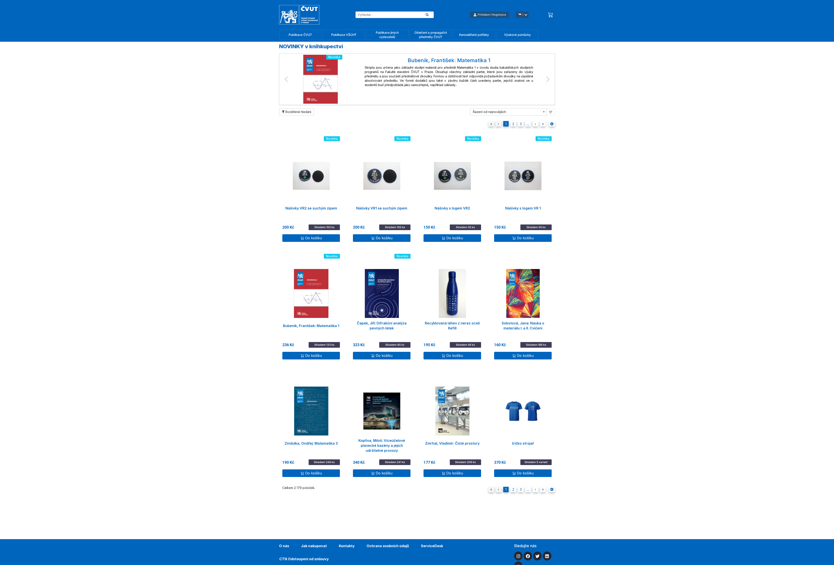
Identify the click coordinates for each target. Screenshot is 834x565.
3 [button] (521, 124)
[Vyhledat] (427, 15)
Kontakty (347, 546)
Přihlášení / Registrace (492, 14)
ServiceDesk (432, 546)
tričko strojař (523, 443)
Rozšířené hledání (298, 112)
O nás (284, 546)
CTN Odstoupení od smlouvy (304, 559)
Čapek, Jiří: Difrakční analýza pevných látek (382, 325)
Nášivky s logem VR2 (452, 208)
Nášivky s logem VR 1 (523, 208)
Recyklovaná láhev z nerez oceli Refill (452, 325)
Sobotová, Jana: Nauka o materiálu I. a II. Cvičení (523, 325)
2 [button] (513, 124)
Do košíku (313, 238)
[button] (286, 79)
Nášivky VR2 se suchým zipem (311, 208)
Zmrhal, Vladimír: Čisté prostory (452, 443)
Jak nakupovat (314, 546)
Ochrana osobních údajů (388, 546)
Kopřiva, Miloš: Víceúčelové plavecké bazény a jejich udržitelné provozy (381, 443)
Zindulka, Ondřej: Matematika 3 (311, 443)
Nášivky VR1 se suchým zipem (381, 208)
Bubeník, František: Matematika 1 (311, 326)
